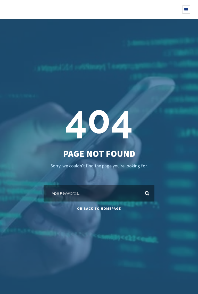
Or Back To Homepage (99, 208)
